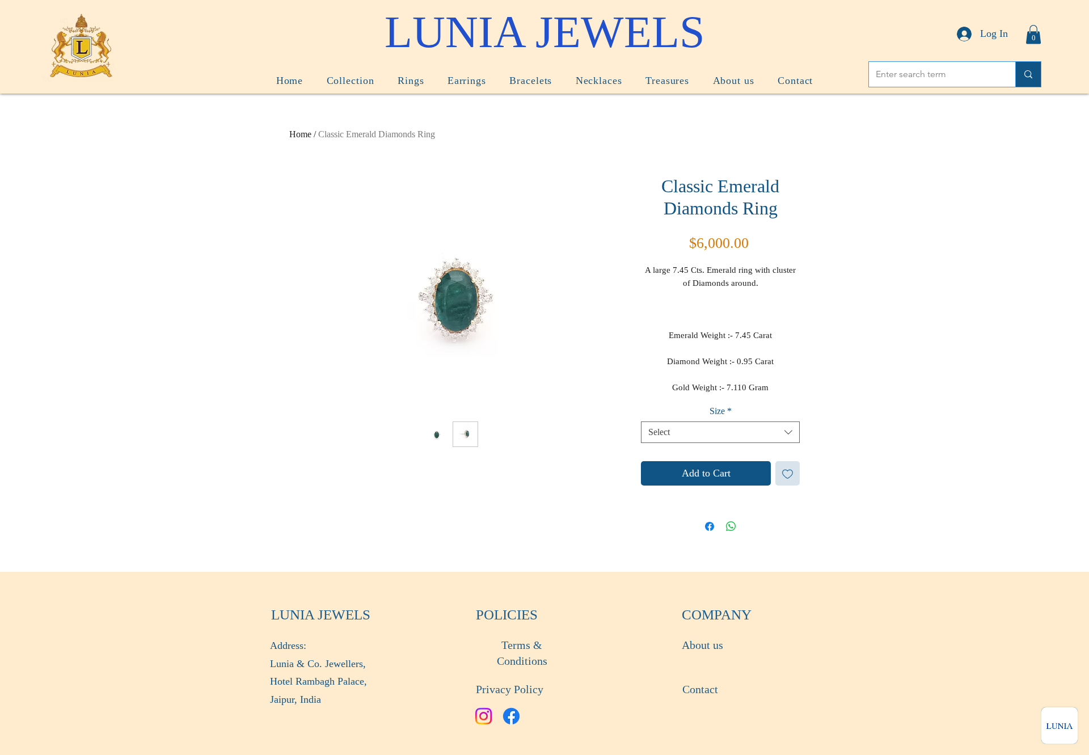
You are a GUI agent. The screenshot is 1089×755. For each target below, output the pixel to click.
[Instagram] (483, 716)
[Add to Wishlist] (787, 473)
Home (300, 134)
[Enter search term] (1028, 74)
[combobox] (720, 432)
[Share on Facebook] (709, 526)
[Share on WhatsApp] (731, 526)
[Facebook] (511, 716)
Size (721, 411)
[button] (1033, 34)
